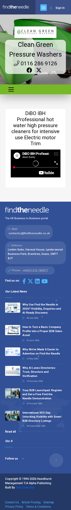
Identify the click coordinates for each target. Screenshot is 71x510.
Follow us (12, 458)
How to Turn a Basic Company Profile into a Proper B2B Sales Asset (42, 331)
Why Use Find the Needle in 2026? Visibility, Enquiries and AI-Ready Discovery (41, 308)
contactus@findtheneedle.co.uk (29, 233)
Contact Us (12, 502)
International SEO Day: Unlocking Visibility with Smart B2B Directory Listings (41, 416)
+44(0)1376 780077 (35, 270)
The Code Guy (25, 487)
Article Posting (31, 502)
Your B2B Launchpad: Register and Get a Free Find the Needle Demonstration (42, 394)
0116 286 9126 (38, 63)
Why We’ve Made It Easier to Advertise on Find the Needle (41, 351)
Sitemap (48, 502)
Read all (11, 431)
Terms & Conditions (38, 506)
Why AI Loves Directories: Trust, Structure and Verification (39, 372)
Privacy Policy (14, 506)
